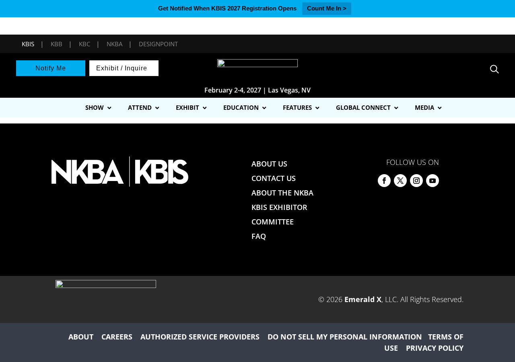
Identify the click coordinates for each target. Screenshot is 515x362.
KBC (84, 44)
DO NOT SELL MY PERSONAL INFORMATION (345, 336)
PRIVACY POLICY (435, 348)
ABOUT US (269, 164)
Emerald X (362, 299)
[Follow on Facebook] (384, 180)
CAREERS (116, 336)
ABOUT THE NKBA (282, 192)
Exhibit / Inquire (121, 68)
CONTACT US (273, 178)
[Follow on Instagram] (416, 180)
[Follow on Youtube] (432, 180)
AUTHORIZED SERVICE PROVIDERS (200, 336)
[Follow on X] (400, 180)
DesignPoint (158, 44)
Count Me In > (326, 8)
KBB (56, 44)
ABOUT (80, 336)
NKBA (114, 44)
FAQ (258, 236)
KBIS (28, 44)
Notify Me (50, 68)
